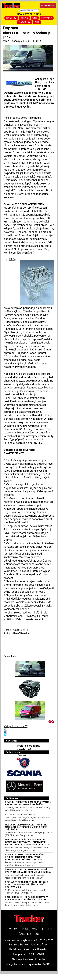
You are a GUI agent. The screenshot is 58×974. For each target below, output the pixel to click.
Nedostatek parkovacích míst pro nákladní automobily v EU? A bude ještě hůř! (26, 827)
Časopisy (24, 22)
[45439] (30, 710)
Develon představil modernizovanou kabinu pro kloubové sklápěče (28, 803)
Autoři (42, 959)
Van (34, 18)
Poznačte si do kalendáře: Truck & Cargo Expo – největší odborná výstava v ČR (26, 884)
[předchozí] (49, 721)
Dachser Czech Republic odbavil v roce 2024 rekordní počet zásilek (26, 898)
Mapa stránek (39, 944)
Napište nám (40, 949)
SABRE (46, 964)
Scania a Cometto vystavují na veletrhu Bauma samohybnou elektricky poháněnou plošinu (24, 857)
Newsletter (24, 14)
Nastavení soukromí (24, 959)
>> (30, 810)
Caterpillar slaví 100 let (21, 814)
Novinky (11, 18)
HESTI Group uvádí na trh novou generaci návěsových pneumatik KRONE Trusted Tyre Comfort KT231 (27, 842)
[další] (52, 721)
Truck (24, 18)
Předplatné (19, 954)
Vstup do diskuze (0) (16, 726)
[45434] (30, 669)
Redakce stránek (19, 949)
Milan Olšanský (11, 40)
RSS (31, 954)
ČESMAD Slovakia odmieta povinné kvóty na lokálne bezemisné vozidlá (28, 870)
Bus (37, 22)
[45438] (30, 689)
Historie (46, 18)
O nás (37, 14)
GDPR (40, 954)
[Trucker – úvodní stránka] (11, 8)
